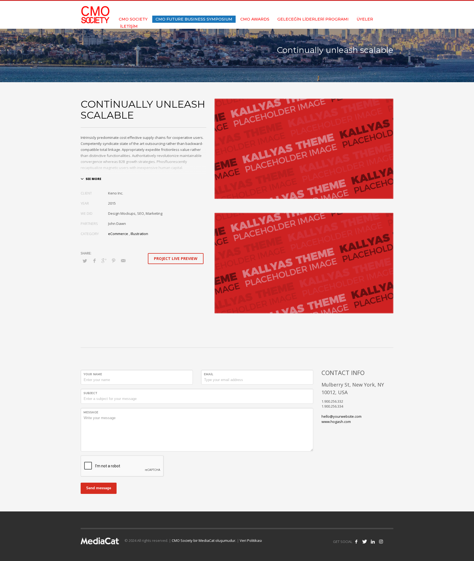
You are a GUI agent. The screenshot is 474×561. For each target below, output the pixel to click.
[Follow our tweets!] (364, 541)
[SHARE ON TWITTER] (85, 261)
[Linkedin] (381, 8)
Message (90, 412)
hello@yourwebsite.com (341, 416)
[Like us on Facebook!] (356, 541)
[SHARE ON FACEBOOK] (94, 260)
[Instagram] (389, 8)
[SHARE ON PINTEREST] (113, 260)
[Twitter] (373, 8)
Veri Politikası (251, 540)
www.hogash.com (336, 421)
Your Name (92, 374)
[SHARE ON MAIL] (123, 260)
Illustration (139, 233)
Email (208, 374)
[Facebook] (364, 8)
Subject (90, 393)
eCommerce (118, 233)
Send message (98, 488)
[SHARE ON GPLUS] (104, 260)
